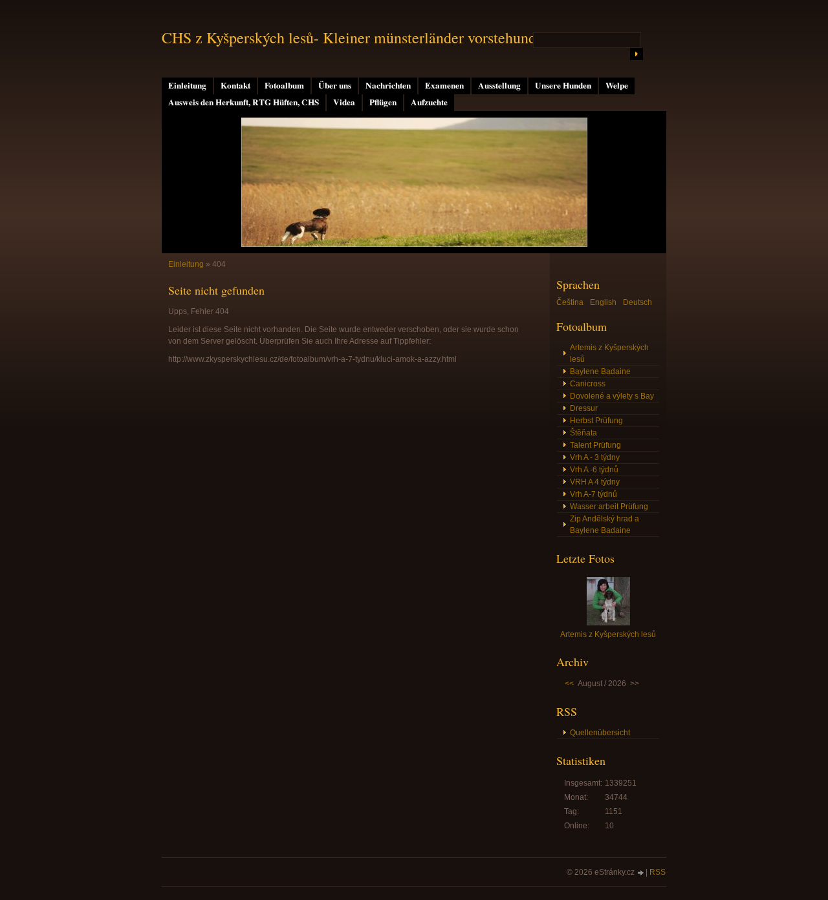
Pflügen (383, 102)
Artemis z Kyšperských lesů (609, 353)
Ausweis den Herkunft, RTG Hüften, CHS (243, 102)
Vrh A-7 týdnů (593, 494)
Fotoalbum (284, 85)
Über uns (334, 85)
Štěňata (583, 432)
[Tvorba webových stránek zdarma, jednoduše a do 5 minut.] (641, 873)
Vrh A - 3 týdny (595, 457)
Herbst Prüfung (596, 420)
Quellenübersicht (600, 732)
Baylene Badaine (600, 371)
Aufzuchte (429, 102)
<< (569, 683)
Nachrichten (388, 85)
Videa (344, 102)
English (603, 302)
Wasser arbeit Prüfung (609, 506)
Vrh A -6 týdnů (594, 469)
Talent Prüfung (595, 445)
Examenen (444, 85)
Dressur (584, 408)
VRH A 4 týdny (595, 482)
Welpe (616, 85)
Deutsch (637, 302)
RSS (657, 872)
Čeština (569, 302)
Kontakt (235, 85)
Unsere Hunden (563, 85)
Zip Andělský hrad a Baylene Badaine (604, 524)
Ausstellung (499, 85)
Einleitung (187, 85)
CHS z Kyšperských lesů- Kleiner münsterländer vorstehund (349, 37)
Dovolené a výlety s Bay (612, 396)
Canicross (587, 383)
